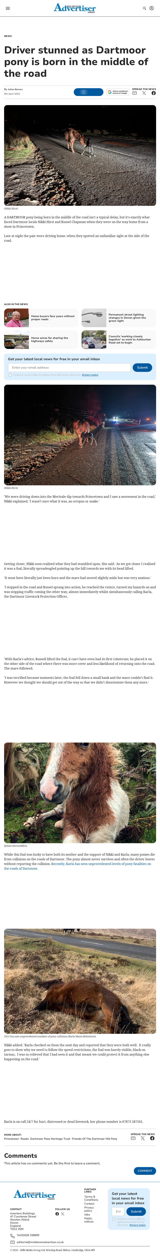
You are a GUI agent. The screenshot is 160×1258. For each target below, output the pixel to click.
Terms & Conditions (91, 1198)
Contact (89, 1204)
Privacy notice (90, 374)
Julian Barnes (15, 89)
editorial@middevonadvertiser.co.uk (40, 1242)
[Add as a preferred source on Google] (118, 92)
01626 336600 (30, 1235)
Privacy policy (89, 1209)
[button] (7, 8)
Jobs (87, 1214)
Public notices (88, 1220)
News (8, 36)
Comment (145, 1171)
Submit (142, 367)
